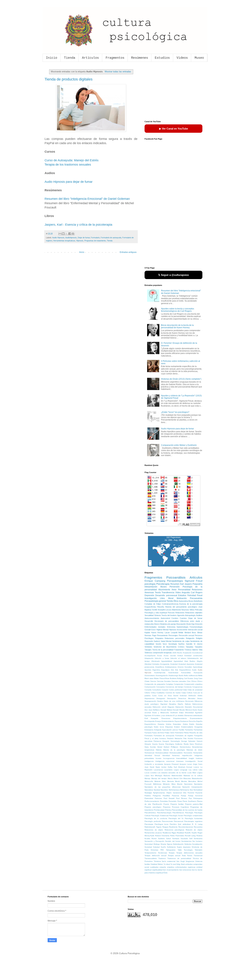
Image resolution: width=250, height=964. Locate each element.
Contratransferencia (170, 604)
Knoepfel (161, 610)
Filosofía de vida (195, 733)
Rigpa (174, 833)
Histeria (159, 750)
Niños (192, 610)
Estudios (162, 58)
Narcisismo (198, 784)
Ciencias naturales (178, 681)
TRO (162, 850)
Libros (195, 770)
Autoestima (183, 601)
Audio (194, 670)
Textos (189, 855)
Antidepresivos (171, 667)
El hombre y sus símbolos (162, 715)
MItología (158, 775)
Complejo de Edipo (153, 604)
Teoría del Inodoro (169, 615)
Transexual (198, 855)
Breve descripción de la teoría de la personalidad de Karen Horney (177, 326)
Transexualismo (151, 858)
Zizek (183, 864)
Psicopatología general (155, 601)
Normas (148, 635)
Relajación (190, 638)
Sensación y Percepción (154, 841)
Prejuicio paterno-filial (193, 804)
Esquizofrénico (150, 724)
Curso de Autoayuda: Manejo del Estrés (71, 160)
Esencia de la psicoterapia (190, 604)
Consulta (148, 690)
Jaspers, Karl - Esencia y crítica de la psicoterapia (78, 224)
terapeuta (168, 653)
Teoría (158, 592)
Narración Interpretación (192, 787)
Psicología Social (176, 815)
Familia (181, 730)
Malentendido (177, 775)
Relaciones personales (175, 638)
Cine (188, 681)
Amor (174, 589)
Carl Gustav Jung (191, 678)
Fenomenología (196, 627)
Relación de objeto (194, 830)
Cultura (189, 693)
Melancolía (149, 781)
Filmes (186, 733)
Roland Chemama (162, 836)
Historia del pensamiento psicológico (181, 607)
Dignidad (163, 704)
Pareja (183, 796)
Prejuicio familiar (177, 804)
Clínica (193, 681)
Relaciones (180, 613)
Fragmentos (115, 58)
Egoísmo (148, 715)
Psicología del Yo (176, 818)
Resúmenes (139, 58)
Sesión (158, 644)
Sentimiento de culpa (180, 641)
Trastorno (162, 858)
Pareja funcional (195, 796)
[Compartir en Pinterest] (73, 233)
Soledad (156, 847)
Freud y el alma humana (155, 738)
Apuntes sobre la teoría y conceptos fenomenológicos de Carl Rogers (177, 309)
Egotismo (198, 713)
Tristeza (188, 650)
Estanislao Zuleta (180, 724)
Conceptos (160, 687)
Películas (198, 610)
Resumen (174, 584)
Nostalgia (148, 793)
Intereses (180, 761)
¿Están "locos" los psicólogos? (175, 412)
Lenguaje (183, 770)
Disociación (181, 624)
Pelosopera (197, 798)
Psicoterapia (163, 583)
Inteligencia (149, 761)
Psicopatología (175, 580)
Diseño (180, 704)
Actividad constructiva (193, 656)
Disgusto (171, 707)
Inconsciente (182, 630)
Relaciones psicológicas (174, 830)
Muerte (179, 784)
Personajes (173, 635)
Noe (191, 790)
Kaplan (147, 632)
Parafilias (166, 796)
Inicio (51, 58)
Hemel (159, 747)
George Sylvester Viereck (191, 741)
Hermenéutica (185, 747)
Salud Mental (166, 641)
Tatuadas (189, 647)
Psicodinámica (150, 813)
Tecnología (188, 850)
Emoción (198, 624)
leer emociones (185, 870)
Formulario (95, 238)
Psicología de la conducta (156, 818)
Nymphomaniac (159, 793)
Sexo (165, 644)
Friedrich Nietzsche (174, 738)
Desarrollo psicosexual (166, 595)
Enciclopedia (150, 721)
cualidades (154, 867)
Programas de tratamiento (95, 241)
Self (190, 838)
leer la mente (197, 870)
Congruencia (197, 687)
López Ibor (149, 775)
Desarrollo (149, 621)
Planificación (157, 804)
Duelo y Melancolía (160, 713)
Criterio (147, 693)
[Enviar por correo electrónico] (60, 233)
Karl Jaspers (186, 584)
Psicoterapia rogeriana (193, 821)
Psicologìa (189, 813)
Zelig (178, 864)
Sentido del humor (172, 841)
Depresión (149, 595)
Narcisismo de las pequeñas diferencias (163, 787)
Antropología (190, 615)
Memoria (170, 781)
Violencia (148, 653)
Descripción (171, 698)
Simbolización (178, 844)
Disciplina (172, 704)
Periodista (164, 801)
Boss (167, 678)
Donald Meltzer (166, 710)
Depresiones (149, 698)
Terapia (171, 853)
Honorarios (188, 753)
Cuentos (183, 618)
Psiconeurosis (167, 821)
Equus (177, 721)
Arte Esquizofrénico (183, 670)
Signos (169, 844)
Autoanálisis (186, 673)
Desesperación (150, 701)
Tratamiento (179, 650)
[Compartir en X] (66, 233)
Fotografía (198, 735)
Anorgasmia (164, 664)
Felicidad (191, 595)
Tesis (184, 855)
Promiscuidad (159, 810)
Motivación (182, 598)
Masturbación (197, 778)
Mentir (177, 781)
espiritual (148, 870)
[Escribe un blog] (63, 233)
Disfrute (188, 704)
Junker (163, 767)
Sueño (163, 847)
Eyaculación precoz (170, 730)
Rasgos (165, 827)
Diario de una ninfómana (174, 701)
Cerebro (174, 618)
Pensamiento (162, 635)
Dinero (156, 624)
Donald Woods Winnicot (182, 710)
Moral (170, 598)
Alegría (199, 661)
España (199, 721)
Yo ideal (167, 864)
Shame (163, 844)
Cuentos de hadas (173, 693)
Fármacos (157, 741)
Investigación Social (193, 761)
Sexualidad (149, 615)
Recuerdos (198, 827)
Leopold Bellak (177, 632)
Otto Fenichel (188, 793)
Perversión (175, 587)
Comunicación (150, 687)
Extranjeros (149, 730)
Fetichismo (179, 733)
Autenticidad (173, 673)
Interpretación (151, 587)
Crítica (153, 693)
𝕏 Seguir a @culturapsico (173, 274)
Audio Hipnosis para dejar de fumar (69, 181)
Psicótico (173, 824)
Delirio (200, 695)
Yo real (173, 864)
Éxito (166, 873)
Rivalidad (180, 833)
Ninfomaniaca (174, 790)
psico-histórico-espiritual (154, 873)
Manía (170, 778)
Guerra (155, 744)
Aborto (179, 653)
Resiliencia (167, 833)
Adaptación (149, 658)
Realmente (173, 827)
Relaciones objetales (193, 613)
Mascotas (187, 778)
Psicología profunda (153, 821)
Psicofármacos (178, 813)
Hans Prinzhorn (196, 744)
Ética (176, 601)
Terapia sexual (174, 855)
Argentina (156, 670)
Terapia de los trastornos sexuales (68, 164)
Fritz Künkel (188, 738)
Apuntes (148, 670)
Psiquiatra (159, 638)
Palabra (148, 796)
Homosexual (149, 753)
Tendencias (162, 853)
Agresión (181, 615)
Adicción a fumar (162, 658)
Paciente (198, 793)
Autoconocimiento (152, 618)
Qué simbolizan (184, 824)
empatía (163, 867)
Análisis (199, 615)
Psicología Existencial (159, 815)
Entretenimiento (168, 721)
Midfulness (157, 784)
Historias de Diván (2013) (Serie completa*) (181, 379)
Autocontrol (165, 618)
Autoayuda (198, 673)
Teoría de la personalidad (162, 650)
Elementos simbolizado (193, 715)
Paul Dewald (169, 798)
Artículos (90, 58)
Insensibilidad (181, 758)
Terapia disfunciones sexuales (189, 853)
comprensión (158, 653)
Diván (188, 624)
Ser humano (197, 841)
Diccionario (189, 701)
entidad (199, 867)
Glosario (148, 744)
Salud (168, 838)
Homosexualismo (176, 753)
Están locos (159, 727)
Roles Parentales (177, 836)
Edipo (181, 713)
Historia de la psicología (174, 750)
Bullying (180, 678)
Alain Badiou (189, 661)
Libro (162, 598)
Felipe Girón (169, 733)
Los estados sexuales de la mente (171, 773)
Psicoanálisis (176, 577)
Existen (177, 727)
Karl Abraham (179, 767)
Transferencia (168, 592)
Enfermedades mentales (155, 627)
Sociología (172, 644)
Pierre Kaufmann (189, 801)
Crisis (185, 690)
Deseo (199, 698)
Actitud (180, 656)
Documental (197, 707)
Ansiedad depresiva (186, 664)
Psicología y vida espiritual (156, 613)
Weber (160, 864)
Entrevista (171, 627)
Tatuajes (148, 650)
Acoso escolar (170, 656)
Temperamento (150, 853)
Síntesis (157, 615)
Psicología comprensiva (193, 815)
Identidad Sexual (152, 755)
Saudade (184, 838)
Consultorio (156, 690)
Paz (190, 798)
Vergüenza (190, 861)
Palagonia (157, 796)
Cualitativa (160, 693)
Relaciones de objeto (154, 830)
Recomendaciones (185, 827)
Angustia (186, 592)
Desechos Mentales (186, 698)
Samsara (175, 838)
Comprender (179, 684)
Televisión (198, 850)
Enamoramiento (196, 718)
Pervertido (173, 801)
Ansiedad (174, 664)
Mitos (173, 784)
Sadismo (161, 838)
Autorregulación (162, 675)
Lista (200, 770)
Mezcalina (192, 781)
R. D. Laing (197, 824)
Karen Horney (157, 632)
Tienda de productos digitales (69, 79)
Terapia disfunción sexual (155, 855)
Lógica (199, 773)
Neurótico (164, 790)
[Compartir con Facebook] (69, 233)
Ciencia (153, 681)
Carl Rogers (197, 592)
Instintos (199, 758)
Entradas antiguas (128, 252)
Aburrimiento (164, 589)
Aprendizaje (197, 667)
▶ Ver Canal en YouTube (173, 128)
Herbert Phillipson (171, 747)
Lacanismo (168, 770)
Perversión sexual (186, 635)
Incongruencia (168, 758)
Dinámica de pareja (168, 624)
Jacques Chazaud (171, 764)
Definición (192, 695)
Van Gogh (180, 861)
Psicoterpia (149, 824)
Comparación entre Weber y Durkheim (179, 445)
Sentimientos (186, 841)
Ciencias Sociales (164, 681)
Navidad (157, 790)
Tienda (69, 58)
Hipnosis (79, 241)
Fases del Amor (158, 733)
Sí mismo (198, 644)
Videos (182, 58)
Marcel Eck (177, 778)
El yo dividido (178, 715)
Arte (172, 670)
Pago (154, 635)
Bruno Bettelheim (195, 601)
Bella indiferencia (191, 675)
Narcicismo (188, 784)
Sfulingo (156, 844)
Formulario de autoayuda (111, 238)
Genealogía (175, 741)
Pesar (179, 801)
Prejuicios (166, 807)
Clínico (199, 681)
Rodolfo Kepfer (191, 833)
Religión (199, 638)
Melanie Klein (160, 781)
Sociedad (148, 847)
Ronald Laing (190, 836)
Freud (199, 595)
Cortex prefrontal (175, 690)
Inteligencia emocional (164, 761)
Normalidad (198, 790)
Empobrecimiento (180, 718)
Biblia (200, 675)
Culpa (183, 693)
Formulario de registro (184, 735)
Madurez (166, 775)
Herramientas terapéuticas (64, 241)
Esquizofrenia (150, 607)
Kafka (170, 767)
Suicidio (189, 644)
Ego (193, 624)
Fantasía (148, 733)
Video (178, 592)
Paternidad (149, 798)
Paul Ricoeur (181, 798)
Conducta (188, 687)
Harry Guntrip (150, 747)
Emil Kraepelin (151, 718)
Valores (195, 650)
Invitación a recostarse (154, 764)
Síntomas (154, 850)
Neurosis (185, 610)
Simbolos (187, 844)
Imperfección (187, 755)
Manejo (147, 778)
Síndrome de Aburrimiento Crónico (169, 647)
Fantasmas (198, 730)
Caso (200, 678)
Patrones (158, 798)
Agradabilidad (166, 661)
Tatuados (198, 647)
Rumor (154, 838)
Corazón (165, 690)
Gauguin (165, 741)
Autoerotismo (150, 675)
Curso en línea (165, 695)
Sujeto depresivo (184, 847)
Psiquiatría (197, 584)
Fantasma (189, 730)
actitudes (189, 864)
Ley (190, 770)
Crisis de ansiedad (195, 690)
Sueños (181, 644)
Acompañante (150, 656)
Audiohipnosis (71, 238)
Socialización (197, 844)
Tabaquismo (171, 850)
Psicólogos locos (162, 824)
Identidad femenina (171, 755)
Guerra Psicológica (166, 744)
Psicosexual (178, 821)
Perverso (198, 635)
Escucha (192, 721)
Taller (180, 850)
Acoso (159, 656)
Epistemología (182, 627)
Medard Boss (190, 632)
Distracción (179, 707)
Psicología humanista (193, 818)
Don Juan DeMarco (152, 710)
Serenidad (149, 844)
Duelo (195, 710)
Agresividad (178, 661)
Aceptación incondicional (193, 653)
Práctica (168, 810)
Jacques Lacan (185, 764)
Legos (176, 770)
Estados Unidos (164, 724)
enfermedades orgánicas (185, 867)
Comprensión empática (193, 684)
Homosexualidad (161, 753)
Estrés (191, 724)
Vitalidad (154, 864)
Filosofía (160, 607)
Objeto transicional (174, 793)
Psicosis (171, 613)
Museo (199, 58)
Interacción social (195, 630)
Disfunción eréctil (159, 707)
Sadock (157, 641)
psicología (150, 583)
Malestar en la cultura (193, 775)
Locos (147, 773)
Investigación (151, 598)
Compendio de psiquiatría (155, 684)
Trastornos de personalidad (179, 858)
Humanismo (197, 753)
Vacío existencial (168, 861)
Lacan (167, 632)
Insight (191, 758)
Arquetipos (165, 670)
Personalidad (184, 589)
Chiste (147, 681)
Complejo (169, 684)
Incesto (158, 758)
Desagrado (160, 698)
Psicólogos (149, 638)
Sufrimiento (171, 847)
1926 (174, 653)
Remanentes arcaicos (153, 833)
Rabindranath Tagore (153, 827)
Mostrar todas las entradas (118, 71)
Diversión (188, 707)
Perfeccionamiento (152, 801)
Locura (168, 610)
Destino (160, 701)
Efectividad (189, 713)
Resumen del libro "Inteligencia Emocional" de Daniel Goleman (87, 198)
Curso (154, 695)
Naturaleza (149, 790)
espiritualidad (157, 870)
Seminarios (198, 838)
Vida (200, 650)
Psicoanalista (196, 598)
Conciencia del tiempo (174, 687)
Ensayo (158, 721)
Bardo (181, 675)
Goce (153, 630)
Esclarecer (184, 721)
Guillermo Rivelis (182, 744)
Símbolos (148, 647)
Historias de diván (194, 750)
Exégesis (157, 730)
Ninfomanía (184, 790)
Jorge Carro (197, 764)
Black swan (149, 678)
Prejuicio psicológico (153, 807)
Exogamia (198, 727)
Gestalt (148, 630)
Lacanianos (158, 770)
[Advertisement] (173, 91)
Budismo (173, 678)
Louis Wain (191, 773)
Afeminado (155, 661)
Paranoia (175, 796)
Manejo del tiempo (159, 778)
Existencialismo (187, 727)
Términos (157, 861)
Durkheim (174, 713)
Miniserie (166, 784)
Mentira (184, 781)
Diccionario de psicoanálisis (166, 621)
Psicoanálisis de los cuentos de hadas (187, 810)
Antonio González (185, 667)
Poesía (166, 804)
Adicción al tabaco (178, 658)
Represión (149, 641)
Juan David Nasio (152, 767)
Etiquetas (169, 727)
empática (170, 867)
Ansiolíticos (159, 667)
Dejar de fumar (84, 238)
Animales (155, 664)
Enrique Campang (155, 580)
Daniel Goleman (180, 695)
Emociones (166, 718)
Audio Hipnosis (58, 238)
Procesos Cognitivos (180, 807)
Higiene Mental (162, 630)
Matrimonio (176, 610)
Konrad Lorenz (192, 767)
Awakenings (173, 675)
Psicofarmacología (164, 813)
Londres (153, 773)
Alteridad (148, 664)
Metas (199, 632)
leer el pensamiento (171, 870)
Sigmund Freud (194, 580)
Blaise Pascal (159, 678)
